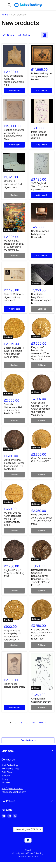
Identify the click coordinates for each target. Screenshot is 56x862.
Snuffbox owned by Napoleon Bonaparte (40, 234)
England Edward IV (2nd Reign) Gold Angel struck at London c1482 (14, 352)
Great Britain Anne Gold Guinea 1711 (41, 460)
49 (33, 722)
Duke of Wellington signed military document (14, 297)
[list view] (51, 35)
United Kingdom (26, 829)
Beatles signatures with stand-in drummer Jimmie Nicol (14, 134)
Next (41, 722)
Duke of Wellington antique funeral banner (41, 76)
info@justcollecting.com (14, 791)
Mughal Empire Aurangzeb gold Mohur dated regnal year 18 (12, 635)
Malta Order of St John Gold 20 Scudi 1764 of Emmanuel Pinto (41, 519)
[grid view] (44, 35)
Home (5, 14)
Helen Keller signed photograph (14, 685)
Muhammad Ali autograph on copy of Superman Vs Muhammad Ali (14, 245)
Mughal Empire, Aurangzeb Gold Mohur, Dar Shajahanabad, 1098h (12, 519)
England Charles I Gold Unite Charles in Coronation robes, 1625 (41, 634)
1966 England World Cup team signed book (40, 186)
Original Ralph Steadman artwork (41, 700)
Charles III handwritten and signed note (13, 184)
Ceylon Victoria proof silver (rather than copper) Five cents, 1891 (14, 464)
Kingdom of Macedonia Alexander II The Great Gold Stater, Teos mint (41, 353)
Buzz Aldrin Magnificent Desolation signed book (41, 298)
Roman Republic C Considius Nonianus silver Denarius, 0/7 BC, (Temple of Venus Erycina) (41, 577)
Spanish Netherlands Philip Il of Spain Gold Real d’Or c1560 (14, 409)
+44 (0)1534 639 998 (12, 788)
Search (28, 850)
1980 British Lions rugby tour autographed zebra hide (14, 80)
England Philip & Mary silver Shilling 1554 (14, 573)
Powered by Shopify (28, 856)
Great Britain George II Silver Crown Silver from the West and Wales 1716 (40, 408)
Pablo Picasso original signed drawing (39, 135)
